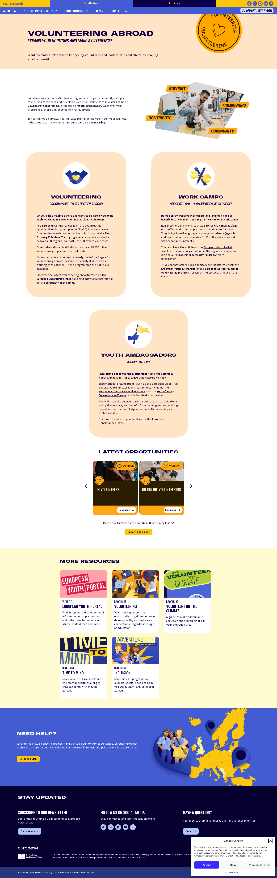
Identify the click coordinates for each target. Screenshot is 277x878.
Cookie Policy (231, 872)
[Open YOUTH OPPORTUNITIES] (56, 10)
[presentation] (86, 486)
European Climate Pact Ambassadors (122, 391)
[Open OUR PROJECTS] (86, 10)
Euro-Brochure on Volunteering (86, 122)
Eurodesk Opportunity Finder (55, 278)
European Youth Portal (60, 282)
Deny (233, 865)
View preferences (259, 865)
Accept (207, 865)
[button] (270, 840)
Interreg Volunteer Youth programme (60, 237)
